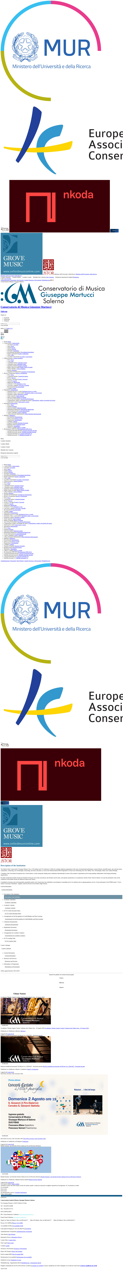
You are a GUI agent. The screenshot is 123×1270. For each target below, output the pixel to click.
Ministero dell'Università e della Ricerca (86, 274)
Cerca (2, 323)
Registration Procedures (10, 927)
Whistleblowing (46, 280)
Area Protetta (7, 278)
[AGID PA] (27, 1228)
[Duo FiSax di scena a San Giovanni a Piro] (61, 1104)
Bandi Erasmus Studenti (35, 1179)
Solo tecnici (4, 1190)
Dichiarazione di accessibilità (24, 1257)
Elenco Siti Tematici (17, 1251)
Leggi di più (4, 1034)
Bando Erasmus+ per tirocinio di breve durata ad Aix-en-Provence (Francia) (21, 1146)
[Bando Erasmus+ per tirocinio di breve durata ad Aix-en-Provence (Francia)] (61, 1160)
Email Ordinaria (8, 1217)
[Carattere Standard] (11, 277)
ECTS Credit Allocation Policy (12, 910)
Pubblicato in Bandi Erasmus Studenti (19, 1179)
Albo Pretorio (20, 280)
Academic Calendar (9, 905)
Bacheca (23, 1031)
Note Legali (10, 1243)
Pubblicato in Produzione (15, 1141)
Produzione (25, 1141)
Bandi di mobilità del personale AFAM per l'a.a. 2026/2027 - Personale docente (22, 1035)
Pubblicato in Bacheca (15, 1031)
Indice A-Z (10, 328)
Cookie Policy (12, 1240)
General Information (6, 886)
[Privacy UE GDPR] (17, 1223)
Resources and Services (10, 958)
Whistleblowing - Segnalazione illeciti (31, 1263)
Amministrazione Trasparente (8, 280)
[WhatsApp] (10, 319)
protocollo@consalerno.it (19, 1217)
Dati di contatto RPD (17, 1254)
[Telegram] (9, 321)
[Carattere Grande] (32, 277)
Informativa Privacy (16, 1237)
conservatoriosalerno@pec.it (25, 1214)
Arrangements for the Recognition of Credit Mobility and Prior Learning (23, 916)
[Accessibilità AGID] (17, 1226)
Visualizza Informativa (21, 1192)
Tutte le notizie (15, 1184)
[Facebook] (10, 318)
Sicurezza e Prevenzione (34, 280)
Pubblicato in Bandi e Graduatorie (18, 1069)
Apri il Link (4, 1268)
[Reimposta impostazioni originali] (1, 454)
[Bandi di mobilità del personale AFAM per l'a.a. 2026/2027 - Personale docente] (61, 1049)
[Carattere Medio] (21, 277)
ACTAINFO (39, 1265)
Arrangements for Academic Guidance (14, 933)
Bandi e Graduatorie (32, 1069)
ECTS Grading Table (9, 938)
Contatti (26, 280)
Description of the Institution (11, 894)
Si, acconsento (4, 1187)
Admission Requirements (10, 922)
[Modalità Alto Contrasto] (1, 451)
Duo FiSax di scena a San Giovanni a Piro (12, 1073)
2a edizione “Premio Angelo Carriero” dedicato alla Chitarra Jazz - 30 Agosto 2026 (23, 997)
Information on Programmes (11, 964)
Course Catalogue (5, 945)
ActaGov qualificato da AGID (88, 1265)
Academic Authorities (9, 899)
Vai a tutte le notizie (6, 1184)
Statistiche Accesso (16, 1260)
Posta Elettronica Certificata (11, 1214)
